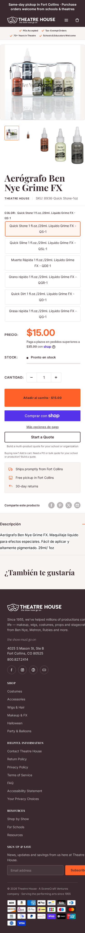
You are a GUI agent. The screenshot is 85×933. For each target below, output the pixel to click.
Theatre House (17, 198)
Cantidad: (14, 377)
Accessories (16, 699)
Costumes (14, 691)
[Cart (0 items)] (77, 20)
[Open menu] (66, 20)
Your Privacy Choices (23, 799)
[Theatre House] (31, 20)
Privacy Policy (17, 767)
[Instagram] (22, 670)
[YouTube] (44, 670)
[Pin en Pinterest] (60, 505)
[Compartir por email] (77, 505)
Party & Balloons (19, 731)
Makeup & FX (17, 715)
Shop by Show (18, 819)
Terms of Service (19, 775)
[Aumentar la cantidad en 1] (56, 377)
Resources (15, 835)
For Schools (15, 827)
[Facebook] (11, 670)
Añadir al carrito (42, 398)
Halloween (14, 723)
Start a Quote (42, 437)
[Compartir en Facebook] (51, 505)
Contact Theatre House (24, 751)
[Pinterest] (33, 670)
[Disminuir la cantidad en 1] (32, 377)
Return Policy (17, 759)
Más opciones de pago (43, 427)
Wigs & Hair (15, 707)
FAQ (10, 783)
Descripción (10, 524)
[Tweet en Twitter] (69, 505)
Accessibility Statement (24, 791)
